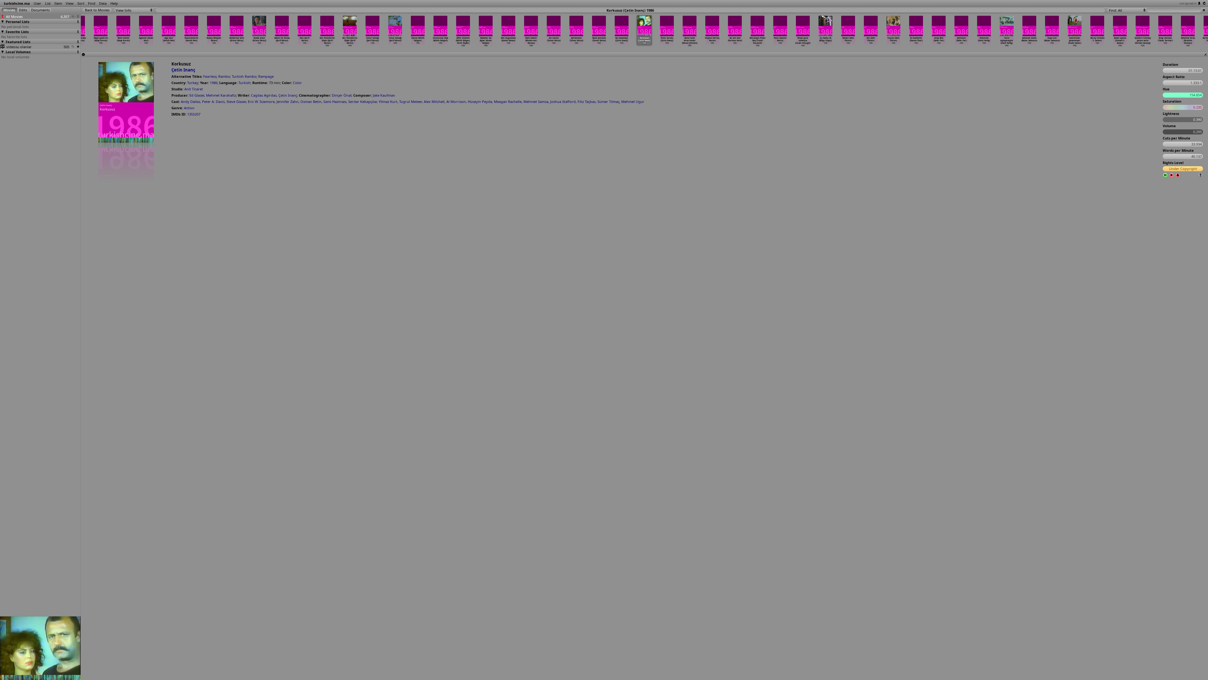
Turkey (192, 82)
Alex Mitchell (434, 101)
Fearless (209, 76)
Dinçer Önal (341, 95)
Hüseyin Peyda (480, 101)
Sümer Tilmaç (608, 101)
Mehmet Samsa (535, 101)
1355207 (193, 114)
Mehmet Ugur (632, 101)
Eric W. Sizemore (261, 101)
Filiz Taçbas (587, 101)
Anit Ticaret (193, 89)
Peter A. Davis (213, 101)
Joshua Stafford (563, 101)
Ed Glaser (196, 95)
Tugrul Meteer (410, 101)
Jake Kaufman (384, 95)
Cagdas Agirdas (264, 95)
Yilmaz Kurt (388, 101)
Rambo (224, 76)
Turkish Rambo (244, 76)
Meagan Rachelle (508, 101)
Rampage (266, 76)
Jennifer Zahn (288, 101)
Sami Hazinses (334, 101)
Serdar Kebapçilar (362, 101)
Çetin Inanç (183, 70)
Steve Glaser (236, 101)
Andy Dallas (190, 101)
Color (297, 82)
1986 (213, 82)
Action (189, 107)
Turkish (244, 82)
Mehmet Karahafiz (221, 95)
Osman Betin (311, 101)
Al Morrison (456, 101)
